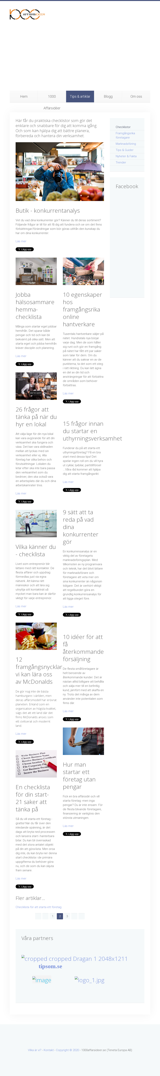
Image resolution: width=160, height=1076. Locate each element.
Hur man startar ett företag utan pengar (79, 775)
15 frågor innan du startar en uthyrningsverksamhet (92, 431)
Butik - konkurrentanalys (48, 210)
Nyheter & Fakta (126, 156)
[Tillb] (45, 916)
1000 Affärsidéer (52, 98)
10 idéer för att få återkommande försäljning (83, 648)
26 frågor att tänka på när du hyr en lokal (36, 416)
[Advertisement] (80, 61)
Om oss (136, 96)
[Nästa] (74, 916)
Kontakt (49, 1050)
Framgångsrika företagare (125, 135)
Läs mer (21, 241)
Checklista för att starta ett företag (38, 907)
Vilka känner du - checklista (36, 550)
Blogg (108, 96)
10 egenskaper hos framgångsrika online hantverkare (82, 309)
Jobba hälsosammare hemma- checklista (35, 306)
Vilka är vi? (34, 1050)
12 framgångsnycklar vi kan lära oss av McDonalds (39, 670)
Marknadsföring (126, 144)
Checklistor (123, 127)
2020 (76, 1050)
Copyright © (64, 1050)
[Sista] (81, 916)
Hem (24, 96)
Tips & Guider (124, 150)
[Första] (38, 916)
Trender (121, 162)
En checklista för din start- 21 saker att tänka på (33, 798)
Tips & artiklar (80, 96)
